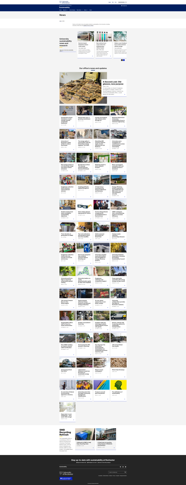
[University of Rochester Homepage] (64, 2)
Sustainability (64, 7)
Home (60, 21)
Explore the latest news (81, 462)
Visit (113, 2)
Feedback (110, 475)
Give (116, 2)
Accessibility (100, 475)
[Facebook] (120, 467)
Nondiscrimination (105, 475)
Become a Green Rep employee (104, 462)
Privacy (114, 475)
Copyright (117, 475)
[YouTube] (126, 467)
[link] (67, 45)
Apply (110, 2)
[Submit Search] (125, 472)
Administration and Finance (65, 5)
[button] (122, 60)
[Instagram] (123, 467)
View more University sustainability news (66, 51)
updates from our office (88, 25)
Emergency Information (123, 475)
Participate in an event (92, 462)
